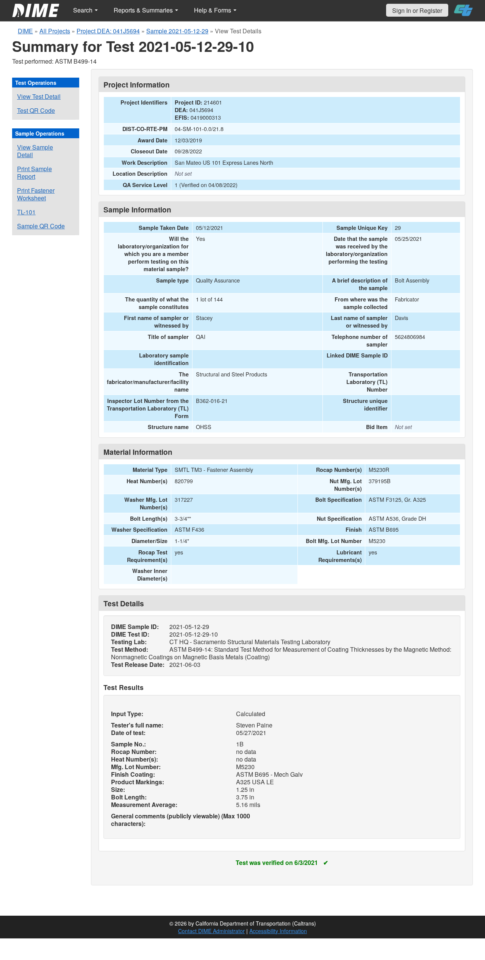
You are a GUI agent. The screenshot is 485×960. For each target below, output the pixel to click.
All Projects (54, 31)
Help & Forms (213, 10)
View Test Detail (39, 96)
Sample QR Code (41, 226)
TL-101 (26, 212)
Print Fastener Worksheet (36, 194)
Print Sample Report (34, 172)
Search (83, 10)
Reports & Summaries (144, 10)
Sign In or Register (417, 10)
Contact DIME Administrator (211, 931)
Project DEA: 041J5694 (108, 31)
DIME (25, 31)
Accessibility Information (278, 931)
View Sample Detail (35, 151)
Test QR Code (36, 110)
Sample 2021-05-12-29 (177, 31)
